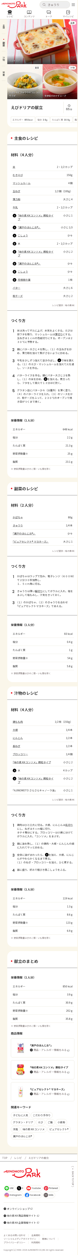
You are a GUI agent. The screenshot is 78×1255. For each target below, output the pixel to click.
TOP (4, 1158)
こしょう (23, 235)
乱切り (69, 825)
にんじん (18, 738)
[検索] (44, 5)
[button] (55, 4)
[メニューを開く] (73, 4)
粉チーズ (18, 296)
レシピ (18, 1158)
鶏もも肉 (18, 722)
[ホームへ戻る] (13, 4)
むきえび (18, 175)
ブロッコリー (20, 754)
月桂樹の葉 (24, 279)
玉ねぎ (16, 191)
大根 (15, 730)
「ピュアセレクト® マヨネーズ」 (31, 541)
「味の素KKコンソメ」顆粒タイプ (36, 217)
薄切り (59, 334)
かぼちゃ (18, 517)
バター (16, 288)
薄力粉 (16, 199)
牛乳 (15, 207)
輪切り (38, 591)
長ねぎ (16, 746)
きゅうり (18, 525)
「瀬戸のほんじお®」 (29, 227)
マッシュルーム (21, 183)
